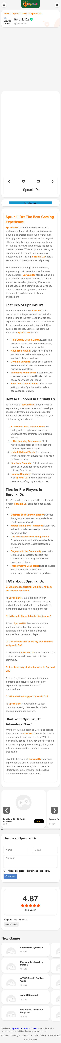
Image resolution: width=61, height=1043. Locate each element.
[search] (57, 4)
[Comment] (23, 181)
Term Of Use (40, 1035)
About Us (4, 1035)
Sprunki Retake (30, 1039)
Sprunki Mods (11, 924)
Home (6, 13)
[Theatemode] (38, 181)
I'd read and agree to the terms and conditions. (29, 870)
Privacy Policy (54, 1035)
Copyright (15, 1035)
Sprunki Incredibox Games (25, 1028)
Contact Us (27, 1035)
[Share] (9, 181)
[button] (6, 810)
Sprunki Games (20, 13)
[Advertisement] (30, 59)
